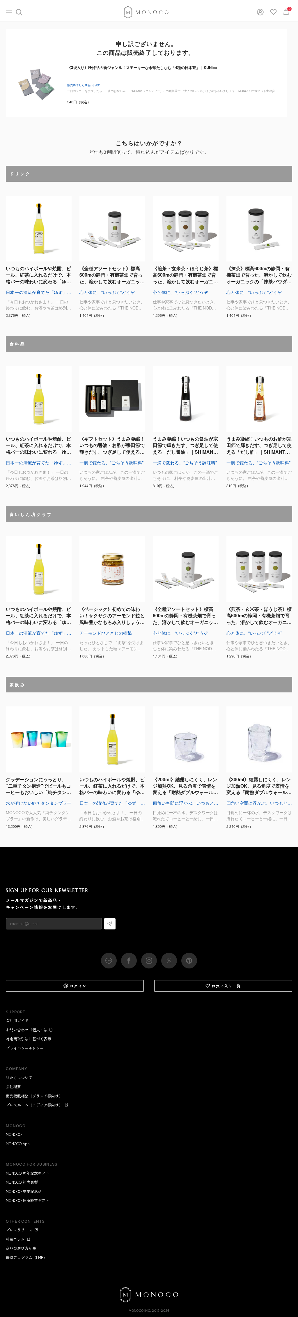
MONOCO (14, 1134)
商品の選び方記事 (21, 1248)
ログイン (78, 985)
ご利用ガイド (17, 1020)
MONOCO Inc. (140, 1311)
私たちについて (19, 1077)
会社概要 (13, 1086)
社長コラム (15, 1239)
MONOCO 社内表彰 (22, 1182)
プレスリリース (19, 1230)
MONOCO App (18, 1143)
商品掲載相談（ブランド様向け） (34, 1096)
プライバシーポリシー (25, 1048)
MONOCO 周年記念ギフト (27, 1173)
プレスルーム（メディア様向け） (34, 1105)
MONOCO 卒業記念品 (24, 1191)
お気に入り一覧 (226, 985)
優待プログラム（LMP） (26, 1257)
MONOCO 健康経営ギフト (27, 1200)
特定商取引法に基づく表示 (28, 1039)
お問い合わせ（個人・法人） (30, 1030)
